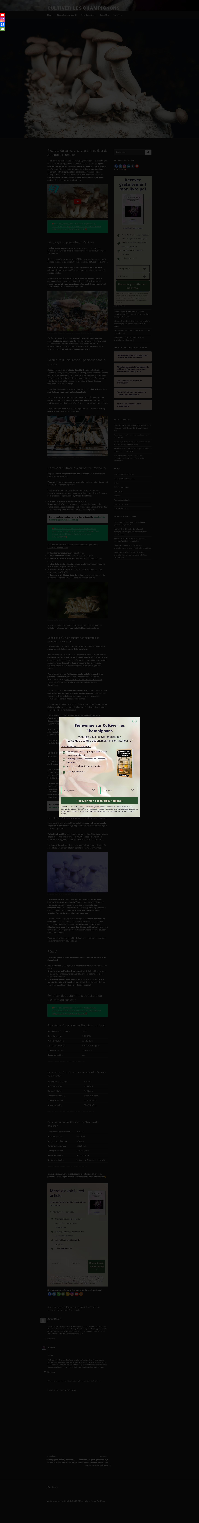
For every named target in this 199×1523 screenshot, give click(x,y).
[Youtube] (2, 15)
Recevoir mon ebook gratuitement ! (99, 800)
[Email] (2, 29)
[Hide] (1, 33)
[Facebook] (2, 24)
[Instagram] (2, 19)
